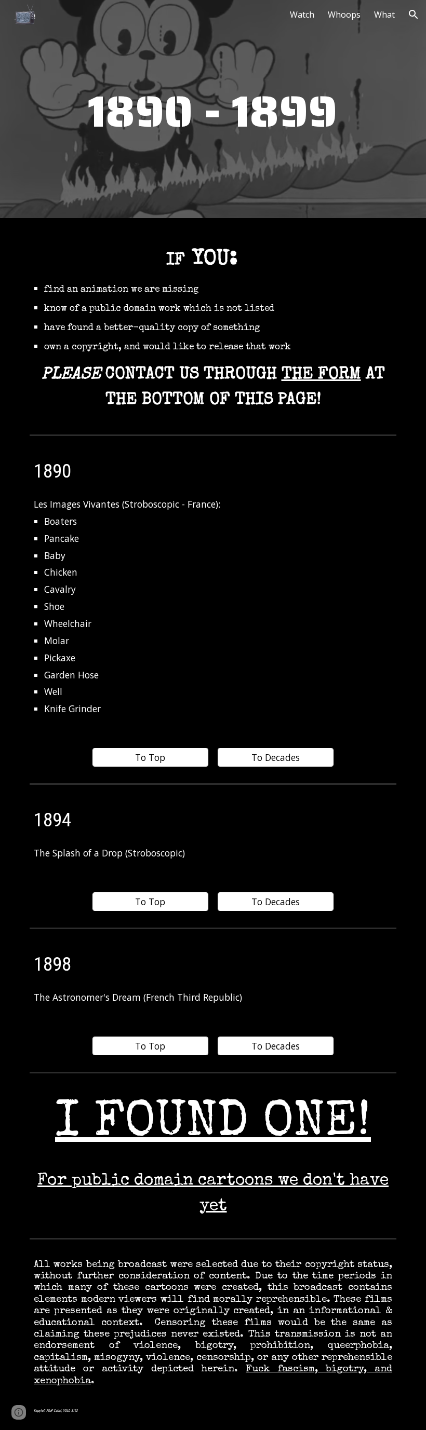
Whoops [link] (344, 14)
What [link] (384, 14)
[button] (413, 14)
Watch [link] (302, 14)
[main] (213, 111)
